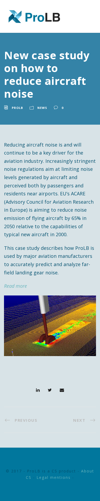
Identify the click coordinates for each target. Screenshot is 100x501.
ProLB (17, 108)
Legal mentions (54, 477)
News (42, 108)
